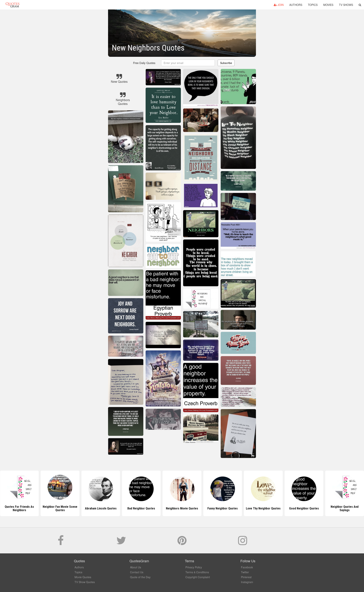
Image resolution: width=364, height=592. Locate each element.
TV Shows (346, 5)
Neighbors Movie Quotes (141, 508)
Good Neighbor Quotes (263, 508)
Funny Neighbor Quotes (182, 508)
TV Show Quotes (85, 582)
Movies (328, 5)
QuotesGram (12, 4)
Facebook (247, 567)
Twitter (245, 572)
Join (280, 5)
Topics (313, 5)
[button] (360, 4)
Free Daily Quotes (144, 63)
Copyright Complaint (197, 577)
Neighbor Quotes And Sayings (304, 508)
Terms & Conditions (197, 572)
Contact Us (136, 572)
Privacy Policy (193, 567)
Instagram (247, 582)
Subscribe (226, 63)
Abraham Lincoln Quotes (60, 508)
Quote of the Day (140, 577)
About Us (135, 567)
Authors (295, 5)
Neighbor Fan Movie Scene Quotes (19, 508)
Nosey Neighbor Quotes (344, 508)
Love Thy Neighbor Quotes (222, 508)
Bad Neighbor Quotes (101, 508)
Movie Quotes (83, 577)
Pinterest (246, 577)
